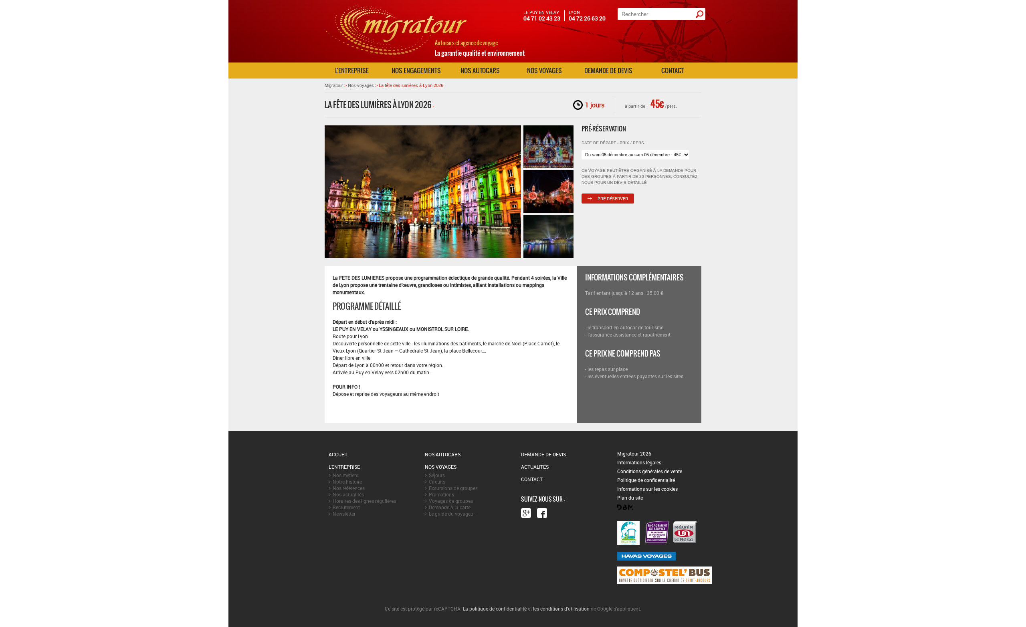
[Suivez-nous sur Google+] (526, 513)
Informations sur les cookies (647, 489)
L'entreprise (344, 467)
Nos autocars (480, 70)
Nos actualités (348, 494)
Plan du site (630, 497)
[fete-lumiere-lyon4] (548, 236)
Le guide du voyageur (452, 513)
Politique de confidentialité (646, 480)
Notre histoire (347, 481)
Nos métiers (345, 475)
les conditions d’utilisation (561, 608)
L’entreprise (352, 70)
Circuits (437, 481)
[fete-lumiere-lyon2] (548, 191)
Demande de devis (608, 70)
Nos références (349, 488)
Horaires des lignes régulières (364, 501)
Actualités (535, 467)
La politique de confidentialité (495, 608)
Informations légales (639, 462)
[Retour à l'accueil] (397, 59)
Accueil (338, 454)
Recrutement (346, 507)
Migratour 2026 (634, 453)
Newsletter (344, 513)
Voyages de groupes (451, 501)
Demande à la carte (450, 507)
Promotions (441, 494)
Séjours (437, 475)
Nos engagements (416, 70)
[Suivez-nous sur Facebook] (542, 513)
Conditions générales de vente (649, 471)
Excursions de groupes (453, 488)
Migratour (334, 85)
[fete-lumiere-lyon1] (548, 146)
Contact (672, 70)
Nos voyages (544, 70)
